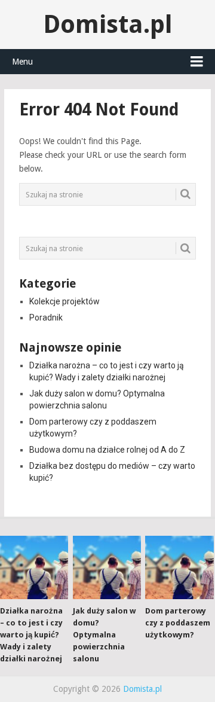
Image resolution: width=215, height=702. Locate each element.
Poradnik (46, 317)
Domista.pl (108, 24)
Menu (22, 61)
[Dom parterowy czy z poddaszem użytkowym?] (179, 567)
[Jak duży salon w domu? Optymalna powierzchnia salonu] (107, 567)
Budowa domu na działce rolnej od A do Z (107, 449)
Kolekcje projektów (64, 301)
